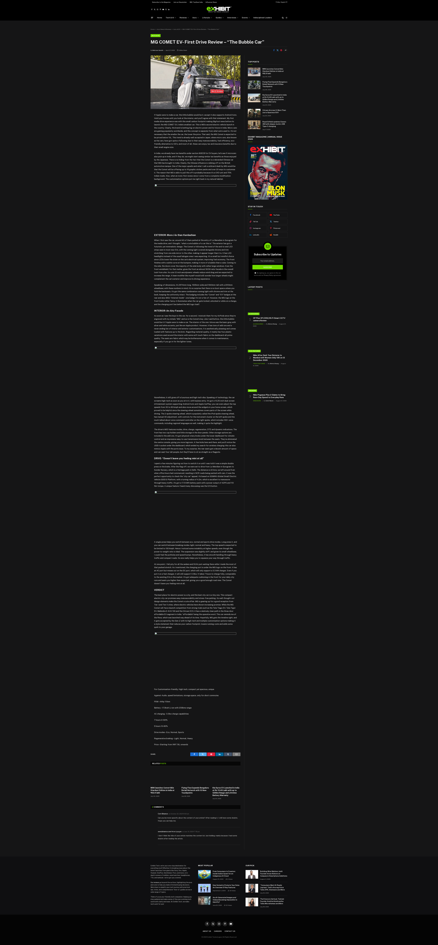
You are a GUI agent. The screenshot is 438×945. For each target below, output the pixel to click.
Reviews (183, 18)
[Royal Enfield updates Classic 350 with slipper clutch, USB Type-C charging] (254, 124)
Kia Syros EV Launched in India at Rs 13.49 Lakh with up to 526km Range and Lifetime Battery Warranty (225, 791)
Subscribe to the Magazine (161, 2)
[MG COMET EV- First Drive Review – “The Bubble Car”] (195, 108)
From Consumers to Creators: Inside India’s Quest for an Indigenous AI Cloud (224, 873)
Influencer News (211, 2)
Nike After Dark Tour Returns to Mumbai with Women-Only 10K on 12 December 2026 (269, 357)
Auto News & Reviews (164, 29)
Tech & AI (170, 18)
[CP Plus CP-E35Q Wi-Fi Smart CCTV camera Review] (267, 304)
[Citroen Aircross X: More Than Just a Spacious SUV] (254, 113)
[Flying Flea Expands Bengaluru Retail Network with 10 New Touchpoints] (195, 777)
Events (245, 18)
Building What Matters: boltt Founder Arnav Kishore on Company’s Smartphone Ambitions (273, 873)
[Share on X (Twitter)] (277, 50)
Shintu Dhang (272, 324)
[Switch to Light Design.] (286, 18)
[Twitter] (142, 127)
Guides (219, 18)
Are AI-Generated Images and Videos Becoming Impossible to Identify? (225, 900)
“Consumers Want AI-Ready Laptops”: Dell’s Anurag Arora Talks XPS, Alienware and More (272, 887)
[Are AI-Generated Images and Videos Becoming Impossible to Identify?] (204, 900)
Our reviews (155, 882)
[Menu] (152, 17)
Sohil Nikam (270, 401)
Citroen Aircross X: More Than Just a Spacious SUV (274, 111)
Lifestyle (206, 18)
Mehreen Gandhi (158, 50)
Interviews (231, 18)
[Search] (283, 17)
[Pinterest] (142, 138)
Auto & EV (176, 29)
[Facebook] (142, 121)
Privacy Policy (268, 275)
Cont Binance (163, 814)
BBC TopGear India (196, 2)
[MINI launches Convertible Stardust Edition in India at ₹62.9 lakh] (165, 777)
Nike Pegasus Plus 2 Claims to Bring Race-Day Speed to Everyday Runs (269, 396)
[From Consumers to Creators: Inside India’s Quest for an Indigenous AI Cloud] (204, 874)
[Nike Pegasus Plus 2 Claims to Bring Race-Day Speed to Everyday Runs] (267, 381)
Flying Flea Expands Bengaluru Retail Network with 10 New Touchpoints (195, 790)
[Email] (142, 144)
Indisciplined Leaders (262, 18)
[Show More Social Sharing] (285, 50)
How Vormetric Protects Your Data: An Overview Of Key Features (226, 886)
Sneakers (252, 390)
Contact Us (230, 931)
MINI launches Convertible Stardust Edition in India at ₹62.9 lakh (162, 790)
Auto (194, 18)
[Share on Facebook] (274, 50)
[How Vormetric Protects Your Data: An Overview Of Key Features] (204, 888)
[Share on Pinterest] (281, 50)
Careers (218, 931)
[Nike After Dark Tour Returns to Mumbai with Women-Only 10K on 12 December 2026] (267, 341)
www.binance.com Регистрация (169, 831)
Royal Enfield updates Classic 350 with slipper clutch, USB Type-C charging (274, 124)
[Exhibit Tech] (219, 9)
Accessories (254, 314)
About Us (207, 931)
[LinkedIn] (142, 132)
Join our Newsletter (180, 2)
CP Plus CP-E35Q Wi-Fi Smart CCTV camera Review (269, 319)
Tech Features (254, 351)
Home (159, 18)
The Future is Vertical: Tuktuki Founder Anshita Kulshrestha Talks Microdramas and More (272, 901)
